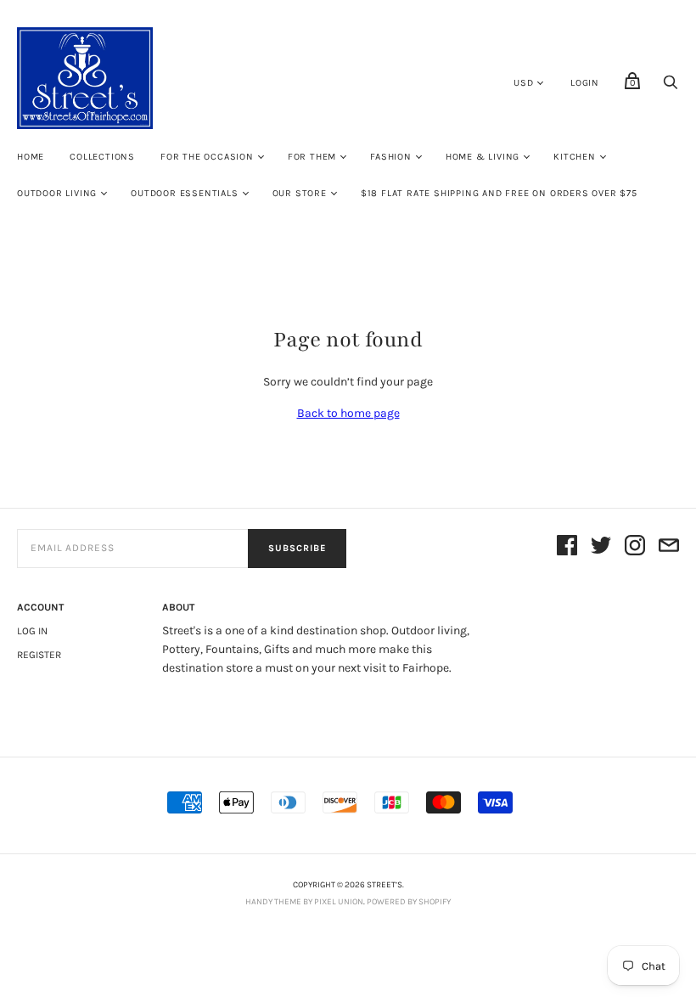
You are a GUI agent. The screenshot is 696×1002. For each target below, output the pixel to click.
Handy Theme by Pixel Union (304, 902)
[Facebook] (567, 548)
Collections (102, 156)
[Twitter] (601, 548)
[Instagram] (635, 548)
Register (39, 655)
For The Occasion (207, 156)
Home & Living (482, 156)
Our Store (299, 193)
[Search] (670, 87)
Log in (32, 631)
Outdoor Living (57, 193)
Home (30, 156)
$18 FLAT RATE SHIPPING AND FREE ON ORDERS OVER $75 (499, 193)
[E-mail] (669, 548)
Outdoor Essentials (184, 193)
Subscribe (297, 548)
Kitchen (574, 156)
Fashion (391, 156)
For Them (312, 156)
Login (584, 82)
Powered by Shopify (409, 902)
